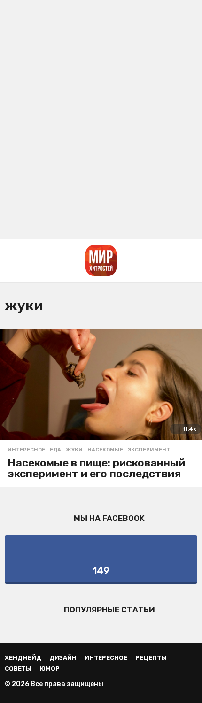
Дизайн (63, 657)
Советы (18, 668)
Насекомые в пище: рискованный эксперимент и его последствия (96, 468)
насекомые (105, 450)
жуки (74, 450)
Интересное (26, 450)
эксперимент (149, 450)
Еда (55, 450)
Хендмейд (23, 657)
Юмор (49, 668)
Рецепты (151, 657)
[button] (10, 260)
